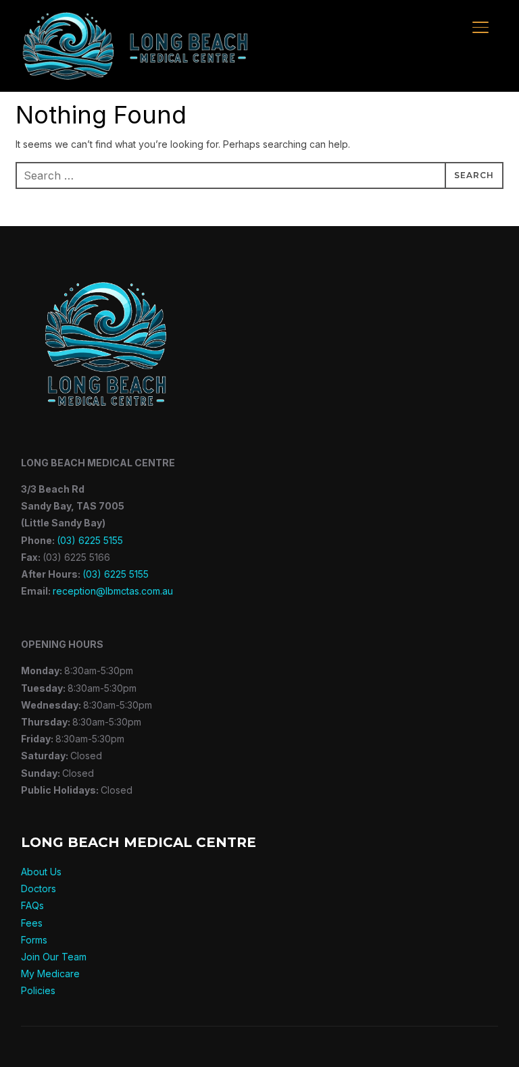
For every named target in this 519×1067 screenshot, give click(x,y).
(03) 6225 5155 (90, 540)
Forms (34, 940)
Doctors (38, 888)
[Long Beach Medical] (105, 267)
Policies (38, 990)
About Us (41, 871)
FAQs (32, 905)
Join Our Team (53, 956)
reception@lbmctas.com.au (113, 591)
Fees (32, 923)
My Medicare (50, 973)
